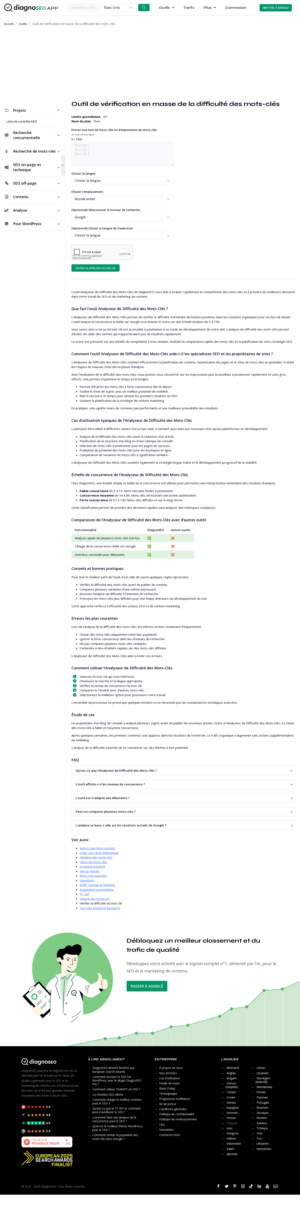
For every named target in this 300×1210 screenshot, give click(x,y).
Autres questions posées (97, 848)
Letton (261, 1068)
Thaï (259, 1133)
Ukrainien (263, 1143)
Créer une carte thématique (99, 853)
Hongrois (233, 1133)
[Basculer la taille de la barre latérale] (63, 165)
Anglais (231, 1073)
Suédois (262, 1123)
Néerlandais (264, 1087)
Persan (261, 1092)
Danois (231, 1102)
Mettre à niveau (276, 8)
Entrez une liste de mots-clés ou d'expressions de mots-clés (114, 132)
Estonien (232, 1113)
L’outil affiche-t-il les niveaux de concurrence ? (110, 784)
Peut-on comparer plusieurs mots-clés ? (106, 811)
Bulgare (232, 1078)
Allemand (233, 1068)
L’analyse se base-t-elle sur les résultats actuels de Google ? (121, 825)
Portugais (263, 1102)
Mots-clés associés (93, 876)
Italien (230, 1149)
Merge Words (89, 871)
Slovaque (263, 1113)
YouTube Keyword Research (100, 908)
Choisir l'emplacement (87, 192)
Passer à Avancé (147, 986)
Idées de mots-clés (93, 862)
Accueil (8, 24)
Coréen (231, 1092)
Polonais (262, 1097)
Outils (23, 24)
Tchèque (262, 1128)
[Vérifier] (144, 7)
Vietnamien (264, 1149)
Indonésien (234, 1143)
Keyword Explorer (92, 866)
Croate (231, 1097)
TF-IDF (84, 894)
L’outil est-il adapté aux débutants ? (103, 798)
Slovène (262, 1118)
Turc (259, 1138)
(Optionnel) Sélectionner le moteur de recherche (105, 210)
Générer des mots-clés (96, 857)
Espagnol (233, 1108)
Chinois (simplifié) (232, 1085)
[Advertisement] (150, 63)
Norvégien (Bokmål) (263, 1080)
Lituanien (263, 1073)
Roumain (262, 1108)
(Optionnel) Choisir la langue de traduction (102, 228)
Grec (230, 1128)
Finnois (231, 1118)
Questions (87, 880)
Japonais (232, 1154)
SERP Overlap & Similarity (98, 885)
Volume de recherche (94, 899)
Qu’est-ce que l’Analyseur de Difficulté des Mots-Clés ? (116, 770)
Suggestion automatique (97, 889)
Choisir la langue (83, 173)
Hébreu (231, 1138)
